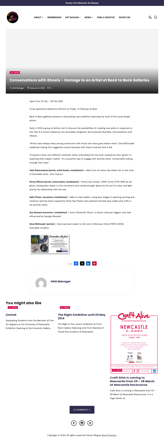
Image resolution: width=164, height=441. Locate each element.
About (37, 17)
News (88, 17)
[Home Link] (12, 17)
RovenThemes (109, 435)
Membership (54, 17)
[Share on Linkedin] (88, 263)
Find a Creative (106, 17)
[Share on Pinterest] (94, 263)
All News (15, 72)
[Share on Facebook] (76, 263)
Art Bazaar (72, 17)
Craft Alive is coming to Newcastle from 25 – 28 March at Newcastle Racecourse (132, 381)
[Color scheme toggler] (150, 17)
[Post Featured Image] (134, 342)
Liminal (11, 315)
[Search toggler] (155, 17)
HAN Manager (18, 88)
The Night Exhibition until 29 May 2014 (82, 316)
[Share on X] (82, 263)
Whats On (124, 17)
